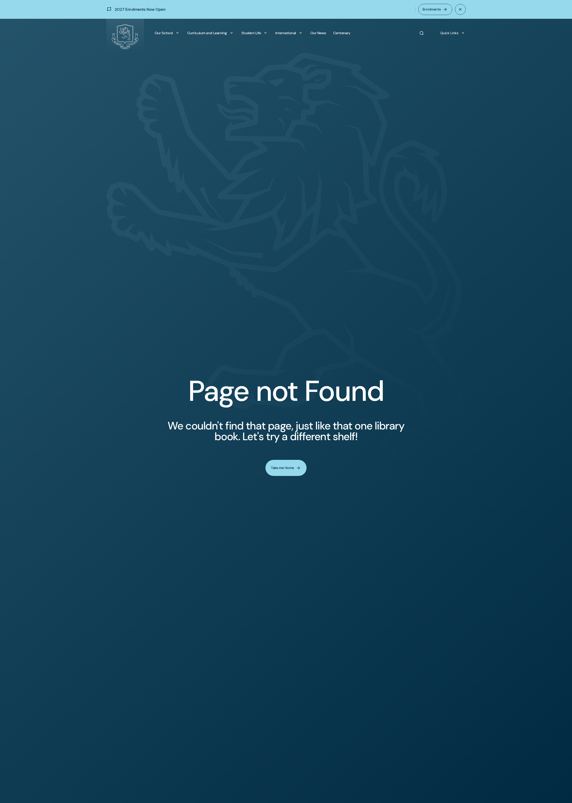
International (289, 33)
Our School (167, 33)
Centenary (341, 33)
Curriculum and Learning (210, 33)
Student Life (254, 33)
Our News (318, 33)
